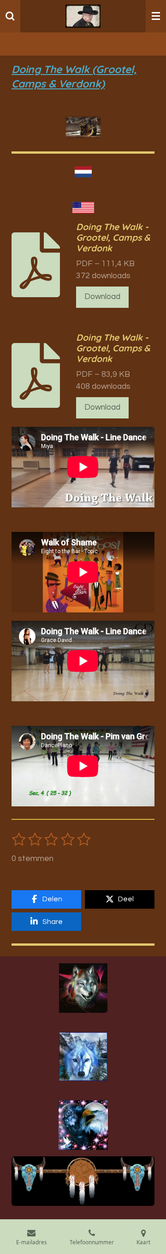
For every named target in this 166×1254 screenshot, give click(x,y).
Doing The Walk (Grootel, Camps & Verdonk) (74, 76)
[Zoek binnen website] (10, 16)
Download (102, 297)
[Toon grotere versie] (83, 987)
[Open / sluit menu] (156, 16)
